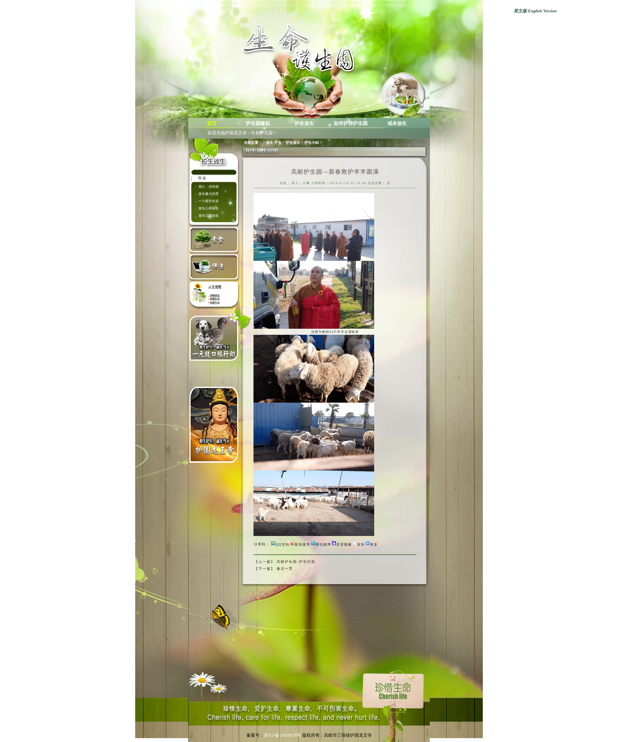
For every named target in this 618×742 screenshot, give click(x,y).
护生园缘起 (258, 123)
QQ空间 (282, 544)
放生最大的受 (208, 194)
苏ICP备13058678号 (282, 735)
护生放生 (304, 123)
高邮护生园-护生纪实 (296, 562)
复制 (361, 544)
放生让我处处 (208, 215)
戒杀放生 (397, 123)
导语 (202, 178)
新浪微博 (302, 544)
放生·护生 (274, 142)
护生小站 (311, 142)
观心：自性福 (208, 186)
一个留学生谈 (208, 201)
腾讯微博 (323, 544)
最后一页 (285, 569)
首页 (212, 123)
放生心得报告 (208, 208)
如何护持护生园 (351, 123)
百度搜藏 (344, 544)
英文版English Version (535, 10)
